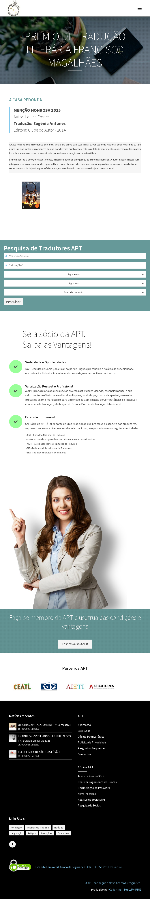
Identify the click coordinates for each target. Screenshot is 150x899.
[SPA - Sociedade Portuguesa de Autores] (102, 686)
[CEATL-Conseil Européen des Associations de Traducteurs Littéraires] (22, 687)
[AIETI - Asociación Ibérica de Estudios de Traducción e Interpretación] (75, 686)
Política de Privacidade (92, 742)
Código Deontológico (91, 736)
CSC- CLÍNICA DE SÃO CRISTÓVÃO (39, 752)
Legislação (16, 833)
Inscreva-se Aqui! (75, 644)
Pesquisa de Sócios (89, 805)
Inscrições (46, 833)
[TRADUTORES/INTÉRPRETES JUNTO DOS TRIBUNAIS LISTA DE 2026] (12, 737)
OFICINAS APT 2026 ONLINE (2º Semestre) (44, 725)
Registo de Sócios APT (92, 799)
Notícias (58, 827)
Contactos (84, 754)
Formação (16, 827)
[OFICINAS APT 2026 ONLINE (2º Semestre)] (12, 725)
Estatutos (84, 730)
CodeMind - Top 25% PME (125, 889)
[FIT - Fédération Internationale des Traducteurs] (49, 686)
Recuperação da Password (94, 788)
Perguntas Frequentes (92, 748)
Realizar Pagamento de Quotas (97, 782)
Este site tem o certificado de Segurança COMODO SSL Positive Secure (78, 867)
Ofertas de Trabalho (38, 827)
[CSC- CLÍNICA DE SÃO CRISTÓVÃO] (12, 752)
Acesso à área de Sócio (91, 776)
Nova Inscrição (87, 793)
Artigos (32, 833)
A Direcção (84, 725)
